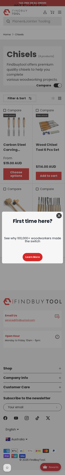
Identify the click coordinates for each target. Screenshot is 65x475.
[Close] (59, 216)
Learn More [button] (32, 257)
